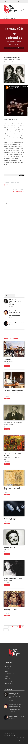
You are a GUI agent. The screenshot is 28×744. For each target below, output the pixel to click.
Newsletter (20, 1)
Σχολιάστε (15, 61)
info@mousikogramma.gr (18, 740)
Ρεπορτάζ (7, 668)
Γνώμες (6, 671)
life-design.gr (12, 735)
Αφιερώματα (8, 678)
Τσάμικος (7, 184)
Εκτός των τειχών (9, 683)
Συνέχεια (7, 398)
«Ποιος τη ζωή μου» (11, 519)
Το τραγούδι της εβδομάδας (16, 47)
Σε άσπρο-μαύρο (9, 681)
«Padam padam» (17, 191)
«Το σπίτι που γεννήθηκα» (13, 423)
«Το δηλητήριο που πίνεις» (13, 390)
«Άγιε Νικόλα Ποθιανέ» (12, 488)
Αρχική (6, 47)
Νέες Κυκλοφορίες (9, 673)
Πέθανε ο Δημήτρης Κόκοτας (16, 322)
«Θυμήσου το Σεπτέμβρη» (13, 578)
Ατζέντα (6, 676)
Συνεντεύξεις (8, 666)
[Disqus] (14, 225)
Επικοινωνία (14, 1)
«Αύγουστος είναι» (10, 609)
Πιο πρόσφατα (10, 296)
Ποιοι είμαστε (8, 1)
